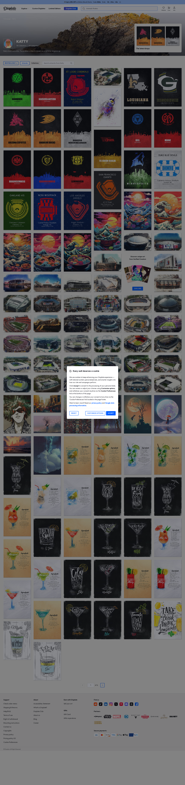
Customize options (95, 413)
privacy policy (97, 403)
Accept (111, 413)
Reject (74, 413)
